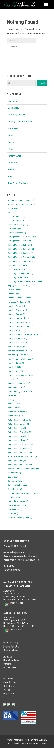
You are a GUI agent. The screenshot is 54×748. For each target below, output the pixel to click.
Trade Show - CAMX (18, 501)
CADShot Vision (16, 220)
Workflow (13, 513)
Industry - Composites (19, 322)
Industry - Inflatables (18, 338)
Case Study (13, 107)
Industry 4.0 (14, 367)
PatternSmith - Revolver (19, 436)
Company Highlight (17, 114)
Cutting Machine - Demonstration (23, 257)
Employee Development (19, 285)
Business (12, 101)
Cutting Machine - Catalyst (20, 245)
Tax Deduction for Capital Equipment (25, 493)
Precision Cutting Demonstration (23, 469)
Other (10, 149)
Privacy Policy (9, 667)
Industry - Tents (16, 363)
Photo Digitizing (10, 642)
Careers (7, 664)
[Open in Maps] (7, 605)
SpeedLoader (15, 489)
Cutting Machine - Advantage (22, 237)
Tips (10, 176)
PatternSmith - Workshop (24, 456)
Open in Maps (16, 603)
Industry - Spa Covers (18, 355)
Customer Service (17, 233)
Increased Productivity (19, 302)
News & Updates (11, 660)
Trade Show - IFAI (17, 505)
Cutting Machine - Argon (20, 241)
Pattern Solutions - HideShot (21, 465)
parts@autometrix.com (29, 560)
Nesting (13, 399)
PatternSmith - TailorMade (20, 444)
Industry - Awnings (17, 310)
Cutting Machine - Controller (21, 249)
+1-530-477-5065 (19, 546)
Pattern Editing (15, 408)
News (10, 135)
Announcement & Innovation (21, 200)
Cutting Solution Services (20, 121)
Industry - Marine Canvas (20, 351)
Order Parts (8, 686)
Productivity (14, 473)
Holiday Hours (15, 290)
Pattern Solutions (17, 461)
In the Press (14, 128)
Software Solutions (17, 481)
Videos (6, 690)
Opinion (11, 142)
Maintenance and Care (19, 383)
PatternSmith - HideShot (19, 428)
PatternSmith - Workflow (20, 452)
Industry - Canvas (17, 314)
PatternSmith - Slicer (18, 440)
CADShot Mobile (16, 216)
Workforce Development (20, 517)
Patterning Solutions (18, 412)
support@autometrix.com (24, 556)
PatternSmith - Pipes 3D (19, 432)
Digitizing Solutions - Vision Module (25, 281)
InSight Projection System (20, 375)
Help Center (9, 693)
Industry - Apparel (17, 306)
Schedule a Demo (11, 570)
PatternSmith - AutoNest (20, 420)
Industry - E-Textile (17, 330)
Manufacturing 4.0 (17, 387)
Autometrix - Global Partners (21, 204)
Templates (14, 497)
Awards (13, 212)
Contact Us (8, 566)
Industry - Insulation (18, 342)
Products (12, 162)
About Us (7, 656)
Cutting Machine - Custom (20, 253)
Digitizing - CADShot (18, 269)
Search (42, 83)
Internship (13, 379)
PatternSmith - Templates (20, 448)
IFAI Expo (13, 294)
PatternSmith (15, 416)
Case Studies (9, 682)
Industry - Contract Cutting (20, 326)
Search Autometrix (19, 76)
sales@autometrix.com (21, 552)
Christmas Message (18, 224)
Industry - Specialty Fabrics (21, 359)
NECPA (12, 395)
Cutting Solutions (17, 265)
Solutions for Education (19, 485)
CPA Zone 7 (14, 229)
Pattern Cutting (15, 156)
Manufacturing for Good (20, 391)
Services (12, 169)
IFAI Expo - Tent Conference (21, 298)
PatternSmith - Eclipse (19, 424)
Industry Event (15, 371)
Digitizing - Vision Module (20, 273)
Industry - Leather (17, 347)
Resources (8, 678)
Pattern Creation (11, 646)
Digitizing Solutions (18, 277)
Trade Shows (15, 509)
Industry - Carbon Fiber (19, 318)
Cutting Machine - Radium (20, 261)
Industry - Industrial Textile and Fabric (25, 334)
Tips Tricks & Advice (18, 183)
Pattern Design (15, 404)
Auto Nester (14, 208)
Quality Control (15, 477)
